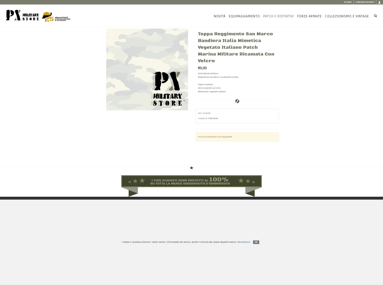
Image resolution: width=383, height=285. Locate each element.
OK (256, 242)
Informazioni (243, 242)
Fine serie (213, 118)
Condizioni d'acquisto (364, 2)
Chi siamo (348, 2)
